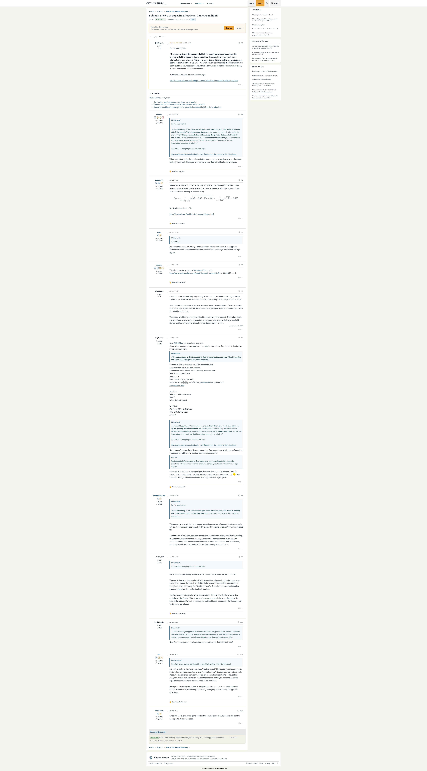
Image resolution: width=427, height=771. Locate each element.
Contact (249, 763)
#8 (242, 495)
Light (193, 19)
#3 (242, 180)
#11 (241, 654)
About (255, 763)
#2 (242, 114)
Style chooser (155, 763)
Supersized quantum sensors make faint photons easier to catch (179, 104)
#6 (242, 291)
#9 (242, 557)
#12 (241, 710)
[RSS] (277, 763)
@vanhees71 (199, 270)
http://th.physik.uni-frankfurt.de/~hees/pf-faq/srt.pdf (191, 214)
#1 (242, 43)
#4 (242, 232)
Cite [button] (239, 85)
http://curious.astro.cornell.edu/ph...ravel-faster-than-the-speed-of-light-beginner (204, 80)
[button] (191, 3)
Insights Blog (184, 3)
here (180, 589)
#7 (242, 338)
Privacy (267, 763)
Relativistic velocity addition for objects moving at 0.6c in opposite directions (191, 737)
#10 (241, 622)
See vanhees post (176, 385)
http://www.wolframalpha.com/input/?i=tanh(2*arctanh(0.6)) (194, 273)
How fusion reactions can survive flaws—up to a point (175, 102)
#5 (242, 265)
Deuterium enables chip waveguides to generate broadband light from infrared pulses (187, 107)
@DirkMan (178, 343)
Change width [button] (168, 763)
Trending (210, 3)
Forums (198, 3)
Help (273, 763)
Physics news (154, 98)
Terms (261, 763)
